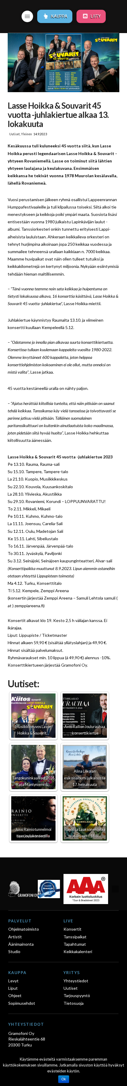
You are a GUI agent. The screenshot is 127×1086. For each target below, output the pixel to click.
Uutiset (14, 134)
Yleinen (26, 134)
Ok (63, 1079)
